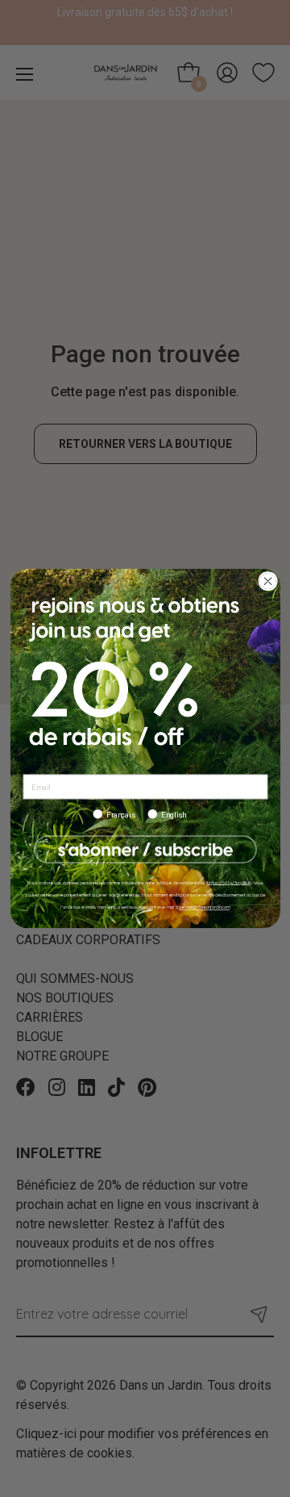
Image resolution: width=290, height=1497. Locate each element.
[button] (145, 849)
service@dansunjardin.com (203, 907)
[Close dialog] (267, 581)
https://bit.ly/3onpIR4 (228, 882)
